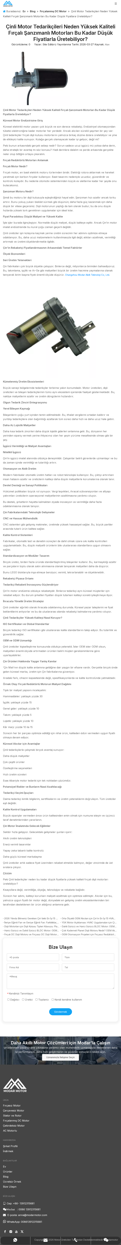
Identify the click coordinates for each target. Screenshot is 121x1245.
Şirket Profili (10, 1146)
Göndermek (60, 1011)
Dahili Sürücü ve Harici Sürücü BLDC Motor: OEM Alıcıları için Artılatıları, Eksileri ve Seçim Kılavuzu (89, 926)
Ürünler (7, 1171)
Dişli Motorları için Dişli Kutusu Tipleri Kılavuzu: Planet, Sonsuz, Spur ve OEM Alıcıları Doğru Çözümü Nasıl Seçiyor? (31, 926)
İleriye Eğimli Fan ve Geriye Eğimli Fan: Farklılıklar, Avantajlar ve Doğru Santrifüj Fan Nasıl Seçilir (31, 922)
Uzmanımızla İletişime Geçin (60, 1057)
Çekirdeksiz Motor (14, 1125)
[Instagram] (11, 1232)
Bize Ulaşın (9, 1186)
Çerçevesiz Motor (13, 1110)
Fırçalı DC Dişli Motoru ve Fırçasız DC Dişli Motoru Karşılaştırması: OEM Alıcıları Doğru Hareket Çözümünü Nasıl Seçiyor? (31, 934)
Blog (5, 1176)
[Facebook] (5, 1232)
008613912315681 (31, 1221)
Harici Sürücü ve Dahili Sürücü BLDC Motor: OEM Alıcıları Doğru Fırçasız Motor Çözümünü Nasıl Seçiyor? (31, 930)
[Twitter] (22, 1232)
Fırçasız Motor (12, 1105)
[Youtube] (16, 1232)
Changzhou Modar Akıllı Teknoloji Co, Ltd (87, 274)
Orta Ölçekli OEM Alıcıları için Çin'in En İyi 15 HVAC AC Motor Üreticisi (89, 918)
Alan (107, 44)
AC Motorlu (10, 1130)
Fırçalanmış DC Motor (16, 1120)
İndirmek (8, 1151)
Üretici (28, 999)
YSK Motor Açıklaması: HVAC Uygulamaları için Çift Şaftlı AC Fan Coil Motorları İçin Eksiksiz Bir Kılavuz (89, 922)
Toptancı (43, 999)
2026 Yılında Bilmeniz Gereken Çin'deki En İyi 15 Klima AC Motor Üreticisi (31, 918)
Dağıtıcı (14, 999)
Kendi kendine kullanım (68, 999)
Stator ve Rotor (12, 1115)
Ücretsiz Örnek (12, 1181)
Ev (4, 1166)
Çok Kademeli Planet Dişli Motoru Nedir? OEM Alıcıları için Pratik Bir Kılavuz (89, 930)
